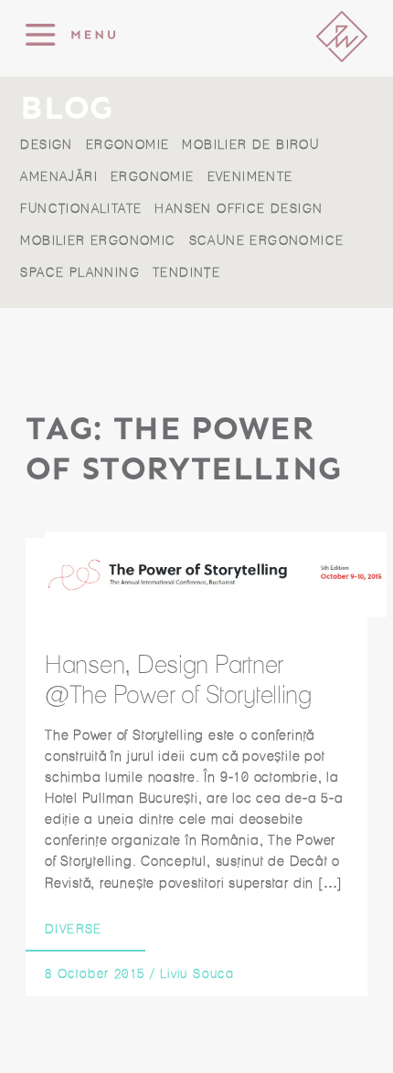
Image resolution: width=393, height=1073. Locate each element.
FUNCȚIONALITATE (81, 208)
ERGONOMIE (128, 145)
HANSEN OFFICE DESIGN (238, 208)
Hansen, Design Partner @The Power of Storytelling (178, 679)
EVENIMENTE (250, 176)
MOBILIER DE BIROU (250, 145)
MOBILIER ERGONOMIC (97, 240)
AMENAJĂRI (59, 176)
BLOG (66, 108)
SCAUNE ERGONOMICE (267, 240)
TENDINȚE (186, 272)
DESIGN (46, 145)
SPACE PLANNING (80, 272)
